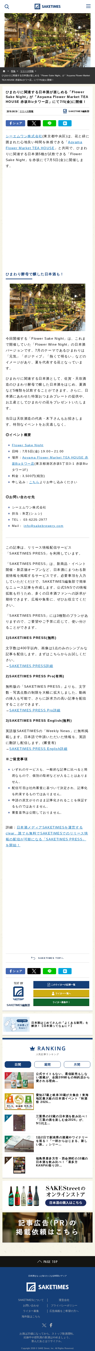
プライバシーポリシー (64, 1305)
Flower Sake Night (28, 445)
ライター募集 (31, 1311)
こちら (34, 482)
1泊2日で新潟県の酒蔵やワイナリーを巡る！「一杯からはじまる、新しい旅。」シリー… (62, 1141)
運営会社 (64, 1300)
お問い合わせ (31, 1305)
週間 (47, 1064)
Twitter (44, 1325)
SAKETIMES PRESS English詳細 (38, 749)
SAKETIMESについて (31, 1300)
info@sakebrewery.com (43, 526)
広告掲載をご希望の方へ (64, 1311)
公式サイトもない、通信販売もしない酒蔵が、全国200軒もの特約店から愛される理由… (63, 1077)
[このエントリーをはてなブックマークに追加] (65, 123)
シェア (17, 123)
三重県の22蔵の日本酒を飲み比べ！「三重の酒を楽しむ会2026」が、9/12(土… (62, 1120)
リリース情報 (26, 111)
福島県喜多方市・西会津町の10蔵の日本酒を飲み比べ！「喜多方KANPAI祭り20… (62, 1162)
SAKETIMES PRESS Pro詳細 (35, 710)
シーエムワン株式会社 (24, 136)
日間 (18, 1064)
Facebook (51, 1325)
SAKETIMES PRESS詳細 (31, 666)
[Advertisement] (47, 220)
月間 (77, 1064)
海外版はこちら (31, 1316)
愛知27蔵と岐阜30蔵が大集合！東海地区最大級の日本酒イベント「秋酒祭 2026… (62, 1098)
